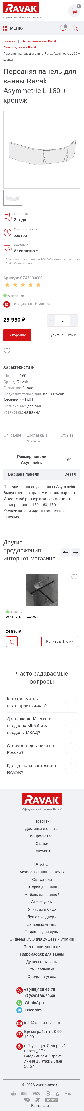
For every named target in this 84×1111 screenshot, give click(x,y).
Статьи (42, 844)
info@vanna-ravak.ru (42, 1023)
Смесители (42, 880)
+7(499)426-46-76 (39, 990)
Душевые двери (42, 917)
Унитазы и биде (42, 909)
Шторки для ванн (42, 887)
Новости (41, 821)
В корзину (12, 641)
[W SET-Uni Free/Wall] (42, 590)
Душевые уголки (42, 924)
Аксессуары (42, 902)
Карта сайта (42, 1105)
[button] (65, 552)
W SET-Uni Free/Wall (22, 617)
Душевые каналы (42, 962)
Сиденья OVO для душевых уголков (42, 939)
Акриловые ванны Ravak (42, 872)
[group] (42, 150)
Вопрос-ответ (42, 836)
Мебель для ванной (42, 895)
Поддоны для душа (42, 932)
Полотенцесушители (42, 947)
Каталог (41, 864)
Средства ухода (42, 977)
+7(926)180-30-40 (39, 996)
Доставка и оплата (42, 829)
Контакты (42, 851)
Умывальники (42, 969)
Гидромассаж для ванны (42, 954)
